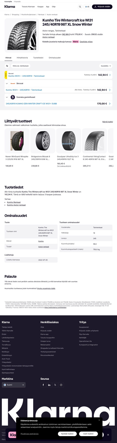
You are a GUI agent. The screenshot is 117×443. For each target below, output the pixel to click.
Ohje (53, 7)
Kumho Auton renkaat (16, 205)
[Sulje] (99, 420)
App (47, 7)
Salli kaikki (88, 434)
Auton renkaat (49, 37)
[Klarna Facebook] (43, 385)
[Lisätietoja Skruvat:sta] (7, 83)
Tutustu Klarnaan (28, 7)
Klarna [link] (7, 15)
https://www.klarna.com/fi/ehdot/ (55, 307)
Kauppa (40, 7)
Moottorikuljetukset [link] (28, 15)
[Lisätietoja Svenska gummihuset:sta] (7, 97)
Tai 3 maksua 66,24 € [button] (64, 166)
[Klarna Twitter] (55, 385)
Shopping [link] (15, 15)
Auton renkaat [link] (52, 15)
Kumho (41, 241)
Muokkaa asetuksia (30, 434)
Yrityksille (17, 2)
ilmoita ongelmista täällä (46, 288)
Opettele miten (86, 41)
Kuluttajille (8, 2)
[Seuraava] (109, 147)
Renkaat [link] (41, 15)
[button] (87, 6)
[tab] (8, 57)
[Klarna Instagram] (61, 385)
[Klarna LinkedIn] (49, 385)
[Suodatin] (7, 66)
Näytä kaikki (107, 122)
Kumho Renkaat (14, 202)
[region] (59, 428)
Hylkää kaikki (67, 434)
